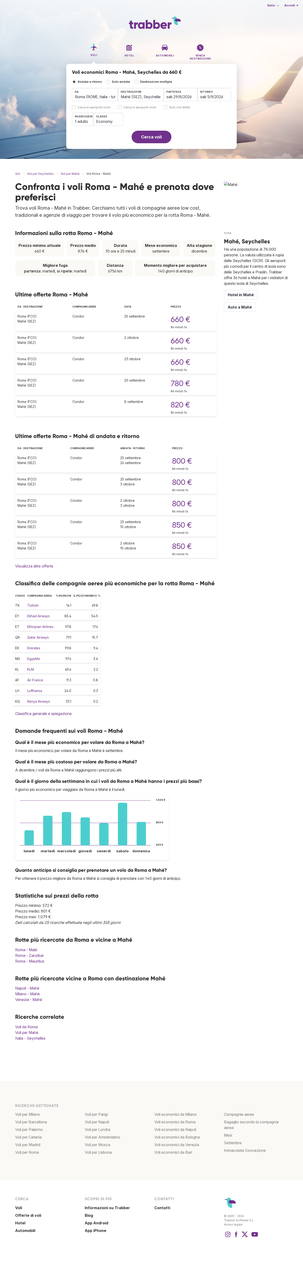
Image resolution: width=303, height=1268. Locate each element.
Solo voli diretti (179, 107)
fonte (228, 233)
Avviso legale (233, 1224)
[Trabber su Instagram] (228, 1236)
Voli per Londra (97, 1129)
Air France (35, 680)
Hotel (20, 1223)
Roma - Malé (26, 949)
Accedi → (291, 5)
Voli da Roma (26, 1026)
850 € (182, 525)
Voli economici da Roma (175, 1122)
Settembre (233, 1142)
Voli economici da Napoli (175, 1129)
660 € (180, 319)
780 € (180, 383)
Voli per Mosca (97, 1144)
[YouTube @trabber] (254, 1236)
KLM (30, 669)
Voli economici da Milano (175, 1114)
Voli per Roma (27, 1152)
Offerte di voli (28, 1215)
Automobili (25, 1230)
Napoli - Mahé (27, 988)
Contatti (162, 1207)
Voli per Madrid (27, 1144)
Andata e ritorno (90, 81)
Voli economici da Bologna (177, 1137)
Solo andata (121, 81)
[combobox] (95, 94)
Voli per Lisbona (98, 1152)
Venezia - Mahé (28, 999)
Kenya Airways (38, 701)
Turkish (33, 605)
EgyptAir (33, 659)
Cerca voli (151, 136)
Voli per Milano (27, 1114)
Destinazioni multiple (156, 81)
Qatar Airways (38, 637)
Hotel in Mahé (241, 294)
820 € (180, 404)
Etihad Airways (38, 616)
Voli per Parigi (96, 1114)
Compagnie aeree (239, 1114)
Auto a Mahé (240, 307)
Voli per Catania (28, 1137)
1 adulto (81, 121)
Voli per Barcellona (31, 1122)
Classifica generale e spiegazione (43, 713)
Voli (18, 1207)
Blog (89, 1215)
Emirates (33, 648)
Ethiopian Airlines (40, 627)
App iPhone (95, 1230)
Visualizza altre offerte (34, 566)
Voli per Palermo (29, 1129)
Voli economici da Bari (173, 1152)
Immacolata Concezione (245, 1150)
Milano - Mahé (27, 993)
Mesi (228, 1135)
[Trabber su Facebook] (236, 1236)
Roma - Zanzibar (29, 955)
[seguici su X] (245, 1236)
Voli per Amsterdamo (102, 1137)
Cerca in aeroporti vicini (94, 107)
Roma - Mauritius (29, 961)
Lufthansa (34, 691)
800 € (182, 461)
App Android (96, 1223)
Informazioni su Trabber (107, 1207)
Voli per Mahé (26, 1032)
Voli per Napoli (97, 1122)
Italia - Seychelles (30, 1038)
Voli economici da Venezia (176, 1144)
